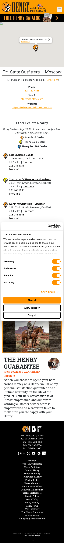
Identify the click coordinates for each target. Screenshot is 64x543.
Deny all (32, 315)
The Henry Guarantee (32, 512)
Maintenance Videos (32, 486)
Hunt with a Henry (32, 476)
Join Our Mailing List (32, 489)
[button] (57, 9)
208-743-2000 (16, 190)
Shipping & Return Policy (32, 518)
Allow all (32, 300)
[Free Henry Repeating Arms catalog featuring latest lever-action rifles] (32, 17)
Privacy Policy (32, 515)
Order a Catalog (32, 473)
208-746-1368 (16, 214)
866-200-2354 (35, 445)
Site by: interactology (32, 535)
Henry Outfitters (32, 467)
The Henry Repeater (32, 463)
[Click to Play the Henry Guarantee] (54, 364)
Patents (32, 460)
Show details (48, 292)
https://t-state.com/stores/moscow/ (32, 107)
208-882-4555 (32, 90)
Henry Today (32, 499)
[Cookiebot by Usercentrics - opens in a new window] (48, 226)
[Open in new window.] (20, 454)
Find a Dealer (32, 480)
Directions (25, 42)
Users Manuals (32, 483)
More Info (14, 169)
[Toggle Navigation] (59, 9)
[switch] (56, 268)
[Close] (50, 39)
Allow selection (32, 307)
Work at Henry (32, 508)
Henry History (32, 502)
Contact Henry (32, 470)
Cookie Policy (32, 496)
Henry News (32, 505)
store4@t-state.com (32, 99)
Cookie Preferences (32, 492)
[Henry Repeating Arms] (24, 7)
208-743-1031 (16, 165)
